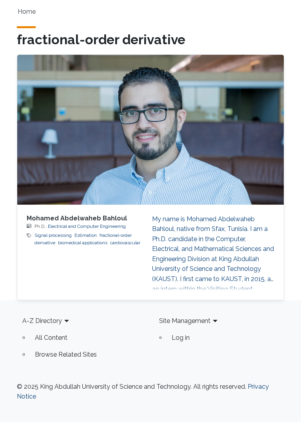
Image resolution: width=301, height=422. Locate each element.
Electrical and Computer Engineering (87, 226)
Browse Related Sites (66, 354)
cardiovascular (125, 242)
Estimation (85, 235)
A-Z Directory (42, 321)
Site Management (184, 321)
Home (27, 11)
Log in (181, 337)
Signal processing (53, 235)
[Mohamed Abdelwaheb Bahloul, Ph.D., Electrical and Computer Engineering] (150, 129)
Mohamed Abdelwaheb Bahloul (77, 218)
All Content (51, 337)
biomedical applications (82, 242)
